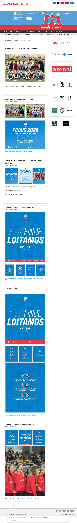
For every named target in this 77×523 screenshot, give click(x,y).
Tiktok (73, 511)
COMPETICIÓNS (7, 34)
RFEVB (41, 34)
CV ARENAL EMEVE (16, 3)
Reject (59, 518)
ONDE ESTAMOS (30, 31)
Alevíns (11, 278)
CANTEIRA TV (27, 34)
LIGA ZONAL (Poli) (19, 31)
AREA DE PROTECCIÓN (50, 34)
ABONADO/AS (59, 31)
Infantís (22, 278)
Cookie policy (16, 520)
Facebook (57, 511)
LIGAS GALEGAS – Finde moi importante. (20, 207)
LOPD (46, 31)
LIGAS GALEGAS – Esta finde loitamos (19, 424)
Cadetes (19, 278)
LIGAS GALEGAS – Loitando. (16, 289)
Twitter (60, 511)
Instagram (68, 511)
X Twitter (63, 511)
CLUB (5, 31)
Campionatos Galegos (14, 151)
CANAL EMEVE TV (17, 34)
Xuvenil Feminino (22, 151)
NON (52, 31)
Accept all (53, 518)
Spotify (71, 511)
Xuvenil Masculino (29, 151)
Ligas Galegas (27, 278)
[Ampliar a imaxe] (44, 55)
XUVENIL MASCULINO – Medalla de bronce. (21, 48)
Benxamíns (15, 278)
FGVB (35, 34)
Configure (65, 518)
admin (16, 50)
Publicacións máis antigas (9, 505)
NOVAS (11, 31)
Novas (31, 278)
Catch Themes (71, 514)
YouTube (65, 511)
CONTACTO (39, 31)
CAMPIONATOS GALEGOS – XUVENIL (19, 99)
